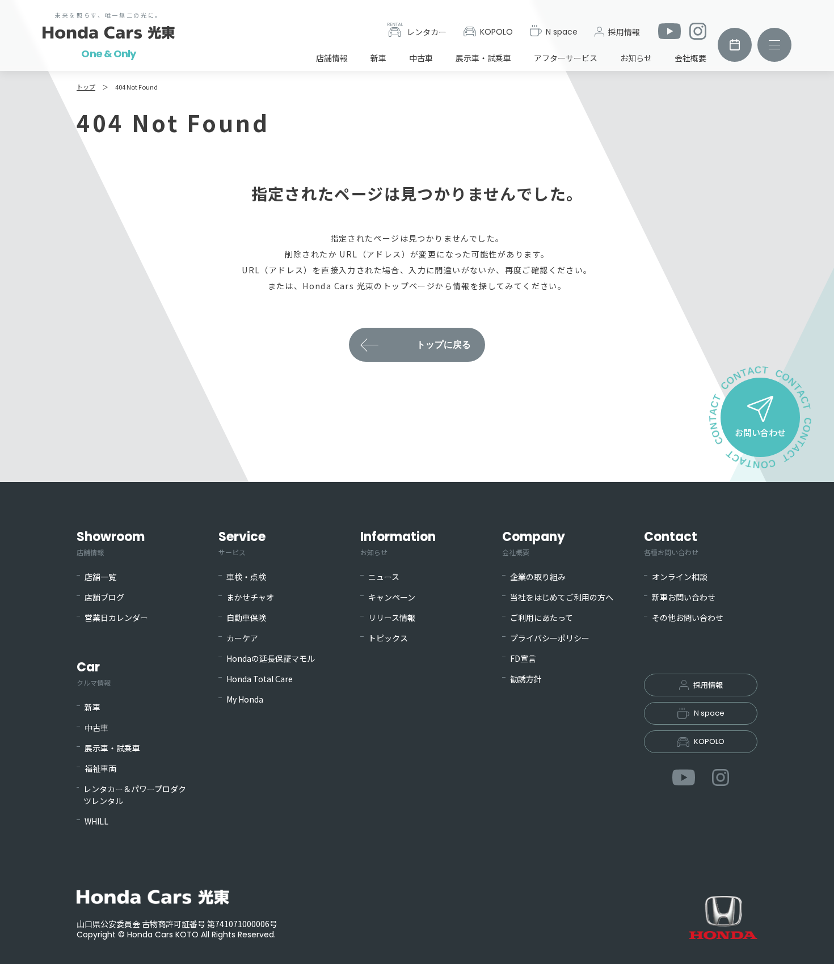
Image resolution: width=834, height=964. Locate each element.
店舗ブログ (104, 597)
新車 (378, 58)
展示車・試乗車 (483, 58)
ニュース (383, 576)
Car (94, 672)
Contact (671, 542)
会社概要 (690, 58)
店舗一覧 (100, 576)
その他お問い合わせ (687, 617)
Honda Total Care (259, 678)
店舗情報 (332, 58)
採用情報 (624, 31)
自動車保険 (246, 617)
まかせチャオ (250, 597)
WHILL (96, 821)
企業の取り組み (538, 576)
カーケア (242, 638)
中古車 (421, 58)
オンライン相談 (679, 576)
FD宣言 (523, 658)
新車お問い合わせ (683, 597)
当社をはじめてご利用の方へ (561, 597)
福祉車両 (100, 768)
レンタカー (427, 31)
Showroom (111, 542)
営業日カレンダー (116, 617)
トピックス (388, 638)
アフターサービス (565, 58)
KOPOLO (496, 31)
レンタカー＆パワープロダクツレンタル (134, 794)
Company (533, 542)
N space (562, 31)
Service (242, 542)
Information (398, 542)
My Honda (244, 699)
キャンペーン (391, 597)
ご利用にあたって (541, 617)
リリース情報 (391, 617)
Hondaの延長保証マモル (270, 658)
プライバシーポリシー (549, 638)
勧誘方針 (526, 678)
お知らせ (636, 58)
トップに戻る (443, 344)
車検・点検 (246, 576)
